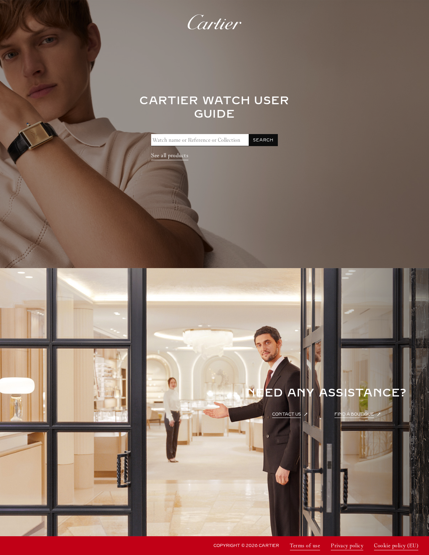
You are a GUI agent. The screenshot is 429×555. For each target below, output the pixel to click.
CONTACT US (286, 414)
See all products (169, 155)
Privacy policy (347, 545)
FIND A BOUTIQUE (354, 414)
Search (263, 140)
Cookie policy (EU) (396, 545)
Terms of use (305, 545)
